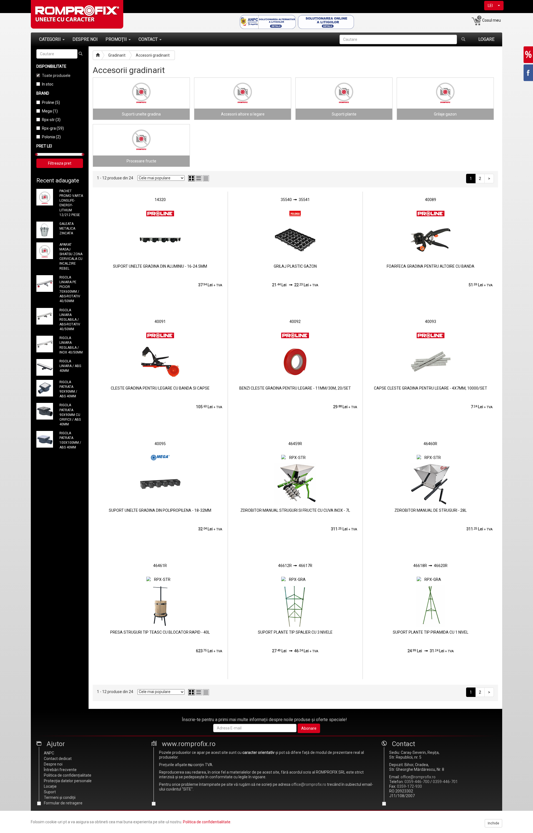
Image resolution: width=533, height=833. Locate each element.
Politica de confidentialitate (206, 822)
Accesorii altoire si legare (243, 114)
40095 (160, 443)
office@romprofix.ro (308, 784)
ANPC (49, 753)
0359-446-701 (445, 781)
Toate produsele (56, 75)
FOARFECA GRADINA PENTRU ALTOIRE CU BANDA (430, 266)
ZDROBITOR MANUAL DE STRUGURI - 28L (430, 510)
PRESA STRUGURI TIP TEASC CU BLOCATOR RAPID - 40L (160, 632)
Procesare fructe (141, 161)
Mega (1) (50, 111)
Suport (50, 792)
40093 (430, 321)
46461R (160, 565)
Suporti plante (344, 114)
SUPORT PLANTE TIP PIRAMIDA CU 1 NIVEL (430, 632)
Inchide (493, 823)
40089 (430, 199)
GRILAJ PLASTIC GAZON (295, 266)
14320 (160, 199)
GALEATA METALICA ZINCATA (67, 228)
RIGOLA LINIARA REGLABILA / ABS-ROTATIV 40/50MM (69, 319)
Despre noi (53, 764)
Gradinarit (116, 55)
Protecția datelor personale (68, 781)
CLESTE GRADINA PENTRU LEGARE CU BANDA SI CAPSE (160, 388)
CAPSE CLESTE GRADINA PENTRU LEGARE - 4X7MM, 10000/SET (430, 388)
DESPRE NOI (85, 39)
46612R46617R (295, 565)
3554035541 (295, 199)
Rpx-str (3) (51, 119)
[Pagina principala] (97, 55)
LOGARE (486, 39)
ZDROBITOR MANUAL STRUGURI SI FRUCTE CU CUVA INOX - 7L (295, 510)
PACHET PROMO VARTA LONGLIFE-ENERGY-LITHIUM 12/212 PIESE (71, 203)
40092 (295, 321)
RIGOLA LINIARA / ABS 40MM (70, 366)
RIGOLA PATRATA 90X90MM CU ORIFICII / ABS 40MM (70, 414)
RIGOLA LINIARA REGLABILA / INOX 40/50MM (71, 345)
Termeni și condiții (60, 797)
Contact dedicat (58, 758)
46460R (430, 443)
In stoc (47, 84)
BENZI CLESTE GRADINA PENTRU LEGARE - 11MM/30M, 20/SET (295, 388)
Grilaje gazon (445, 114)
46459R (295, 443)
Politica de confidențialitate (67, 775)
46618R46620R (430, 565)
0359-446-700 (416, 781)
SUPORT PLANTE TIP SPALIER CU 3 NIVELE (295, 632)
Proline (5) (51, 102)
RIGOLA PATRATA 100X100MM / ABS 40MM (70, 440)
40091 (160, 321)
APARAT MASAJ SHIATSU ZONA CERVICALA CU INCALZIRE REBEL (70, 256)
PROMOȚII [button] (116, 39)
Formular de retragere (63, 803)
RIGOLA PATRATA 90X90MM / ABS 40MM (68, 389)
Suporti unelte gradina (141, 114)
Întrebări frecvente (60, 769)
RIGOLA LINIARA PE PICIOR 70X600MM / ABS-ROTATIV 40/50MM (69, 289)
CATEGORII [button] (50, 39)
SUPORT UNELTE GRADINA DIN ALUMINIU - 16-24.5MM (160, 266)
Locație (50, 786)
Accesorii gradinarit (153, 55)
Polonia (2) (51, 137)
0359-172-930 (409, 786)
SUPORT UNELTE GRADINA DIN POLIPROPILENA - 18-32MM (160, 510)
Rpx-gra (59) (53, 128)
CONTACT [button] (149, 39)
